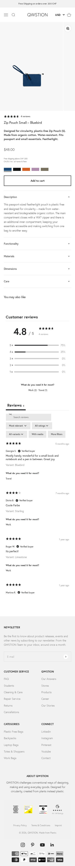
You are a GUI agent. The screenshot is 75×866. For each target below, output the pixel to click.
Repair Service (12, 699)
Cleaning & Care (13, 692)
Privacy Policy (20, 825)
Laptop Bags (11, 745)
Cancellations (11, 712)
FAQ (6, 679)
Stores (45, 685)
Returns (8, 705)
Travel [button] (9, 478)
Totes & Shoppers (14, 751)
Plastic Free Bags (13, 731)
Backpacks (10, 738)
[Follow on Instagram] (22, 844)
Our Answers (48, 679)
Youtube (46, 751)
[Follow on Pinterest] (32, 844)
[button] (37, 345)
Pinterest (46, 745)
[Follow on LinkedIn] (52, 844)
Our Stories (48, 705)
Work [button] (8, 524)
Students (9, 685)
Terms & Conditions (40, 825)
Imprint (58, 825)
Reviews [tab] (15, 405)
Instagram (47, 738)
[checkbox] (37, 434)
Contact (46, 758)
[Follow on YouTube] (42, 844)
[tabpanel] (37, 507)
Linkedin (46, 731)
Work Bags (10, 758)
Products (46, 692)
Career (45, 699)
